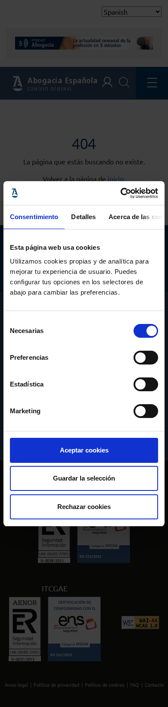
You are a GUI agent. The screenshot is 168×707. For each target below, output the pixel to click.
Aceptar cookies (84, 450)
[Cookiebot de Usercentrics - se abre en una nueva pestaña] (121, 193)
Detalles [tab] (83, 216)
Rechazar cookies (84, 506)
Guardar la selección (84, 478)
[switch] (146, 357)
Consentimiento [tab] (34, 216)
